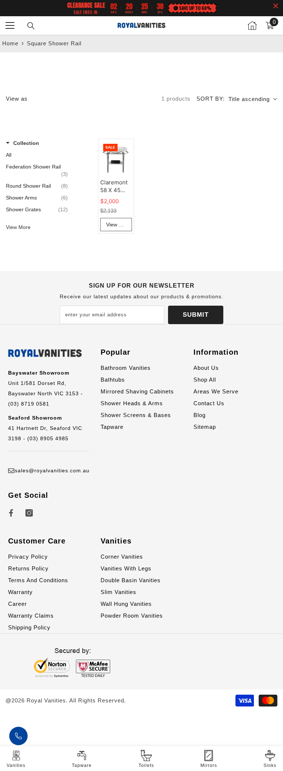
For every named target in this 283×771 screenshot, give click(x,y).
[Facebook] (11, 513)
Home (10, 43)
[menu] (10, 25)
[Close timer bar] (276, 6)
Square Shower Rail (54, 43)
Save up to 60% (195, 8)
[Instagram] (29, 513)
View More (18, 227)
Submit (196, 314)
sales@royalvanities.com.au (52, 470)
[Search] (31, 25)
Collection (26, 143)
